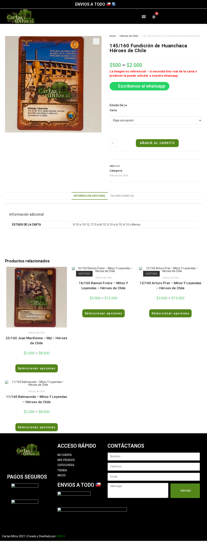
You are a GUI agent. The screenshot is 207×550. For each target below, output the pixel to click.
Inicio (113, 35)
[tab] (90, 195)
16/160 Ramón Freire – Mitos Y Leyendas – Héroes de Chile (103, 285)
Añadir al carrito (157, 143)
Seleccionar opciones (36, 368)
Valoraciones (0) (122, 195)
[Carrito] (154, 16)
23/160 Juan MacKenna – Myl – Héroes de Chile (36, 340)
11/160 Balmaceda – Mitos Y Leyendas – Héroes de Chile (36, 399)
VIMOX (60, 536)
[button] (143, 16)
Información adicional (90, 195)
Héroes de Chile (129, 35)
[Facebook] (175, 16)
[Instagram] (182, 16)
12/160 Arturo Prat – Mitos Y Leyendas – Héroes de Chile (170, 285)
